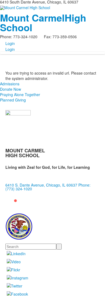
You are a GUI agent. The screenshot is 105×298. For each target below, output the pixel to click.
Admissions (9, 83)
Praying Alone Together (20, 94)
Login (10, 43)
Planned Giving (13, 100)
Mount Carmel (43, 22)
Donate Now (10, 89)
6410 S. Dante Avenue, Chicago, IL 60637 (41, 185)
